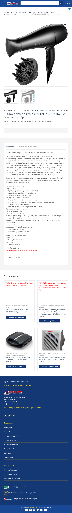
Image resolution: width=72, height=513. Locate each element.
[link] (69, 9)
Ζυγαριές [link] (8, 305)
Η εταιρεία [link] (8, 428)
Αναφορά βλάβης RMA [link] (12, 478)
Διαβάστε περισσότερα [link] (16, 318)
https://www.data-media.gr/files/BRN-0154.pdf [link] (21, 250)
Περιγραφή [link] (10, 146)
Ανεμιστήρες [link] (43, 305)
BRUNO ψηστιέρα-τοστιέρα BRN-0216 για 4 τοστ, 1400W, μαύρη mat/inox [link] (18, 359)
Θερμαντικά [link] (56, 353)
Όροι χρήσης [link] (8, 453)
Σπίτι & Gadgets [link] (21, 12)
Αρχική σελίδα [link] (9, 12)
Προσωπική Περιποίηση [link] (48, 110)
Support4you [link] (33, 507)
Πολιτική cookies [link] (9, 449)
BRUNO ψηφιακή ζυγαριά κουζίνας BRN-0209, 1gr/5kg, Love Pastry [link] (18, 311)
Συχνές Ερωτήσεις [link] (10, 474)
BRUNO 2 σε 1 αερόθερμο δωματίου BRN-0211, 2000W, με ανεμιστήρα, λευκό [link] (52, 359)
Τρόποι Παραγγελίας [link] (11, 436)
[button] (65, 25)
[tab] (10, 146)
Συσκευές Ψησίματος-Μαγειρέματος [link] (16, 355)
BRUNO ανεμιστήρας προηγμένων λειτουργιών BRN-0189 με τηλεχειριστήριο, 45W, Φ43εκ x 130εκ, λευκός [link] (52, 313)
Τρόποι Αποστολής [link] (10, 432)
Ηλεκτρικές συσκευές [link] (37, 12)
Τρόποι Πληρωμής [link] (10, 440)
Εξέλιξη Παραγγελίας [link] (12, 470)
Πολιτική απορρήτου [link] (11, 444)
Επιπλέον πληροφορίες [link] (28, 146)
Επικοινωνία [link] (8, 457)
